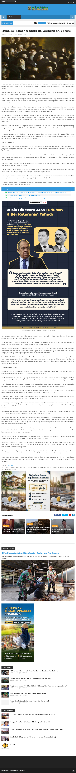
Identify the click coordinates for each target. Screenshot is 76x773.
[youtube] (73, 2)
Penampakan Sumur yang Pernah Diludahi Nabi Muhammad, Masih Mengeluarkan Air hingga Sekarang (37, 193)
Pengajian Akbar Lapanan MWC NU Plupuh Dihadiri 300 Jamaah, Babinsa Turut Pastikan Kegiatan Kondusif (38, 686)
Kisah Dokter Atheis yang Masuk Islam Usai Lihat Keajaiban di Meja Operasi (29, 198)
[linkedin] (71, 2)
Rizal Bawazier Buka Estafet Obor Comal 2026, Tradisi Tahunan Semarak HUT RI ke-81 (33, 714)
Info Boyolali (26, 23)
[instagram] (68, 2)
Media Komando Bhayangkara (18, 770)
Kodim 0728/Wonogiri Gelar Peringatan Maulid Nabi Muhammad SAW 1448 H (30, 678)
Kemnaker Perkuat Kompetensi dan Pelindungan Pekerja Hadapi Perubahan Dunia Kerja (33, 737)
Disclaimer (12, 744)
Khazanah (23, 34)
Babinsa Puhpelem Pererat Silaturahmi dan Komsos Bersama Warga (28, 693)
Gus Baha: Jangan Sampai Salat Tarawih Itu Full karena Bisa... (25, 195)
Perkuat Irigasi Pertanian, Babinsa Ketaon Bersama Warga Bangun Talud (29, 701)
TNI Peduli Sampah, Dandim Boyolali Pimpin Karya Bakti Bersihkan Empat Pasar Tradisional (54, 23)
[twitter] (63, 2)
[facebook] (66, 2)
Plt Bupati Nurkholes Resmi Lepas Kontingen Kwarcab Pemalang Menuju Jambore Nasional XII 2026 (36, 729)
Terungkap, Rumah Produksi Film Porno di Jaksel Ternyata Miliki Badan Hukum (30, 722)
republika (10, 465)
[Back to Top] (73, 771)
